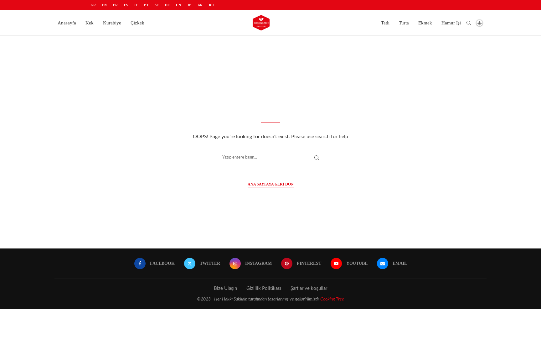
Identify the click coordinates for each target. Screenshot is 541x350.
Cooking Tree (332, 299)
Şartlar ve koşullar (309, 288)
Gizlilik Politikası (263, 288)
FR (115, 5)
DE (167, 5)
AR (200, 5)
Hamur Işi (451, 22)
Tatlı (385, 22)
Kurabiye (112, 22)
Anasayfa (67, 22)
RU (211, 5)
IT (136, 5)
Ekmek (425, 22)
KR (93, 5)
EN (104, 5)
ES (126, 5)
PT (146, 5)
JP (189, 5)
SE (157, 5)
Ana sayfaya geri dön (271, 184)
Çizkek (137, 22)
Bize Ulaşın (225, 288)
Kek (89, 22)
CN (178, 5)
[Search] (469, 22)
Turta (404, 22)
